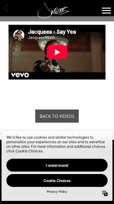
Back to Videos (57, 116)
